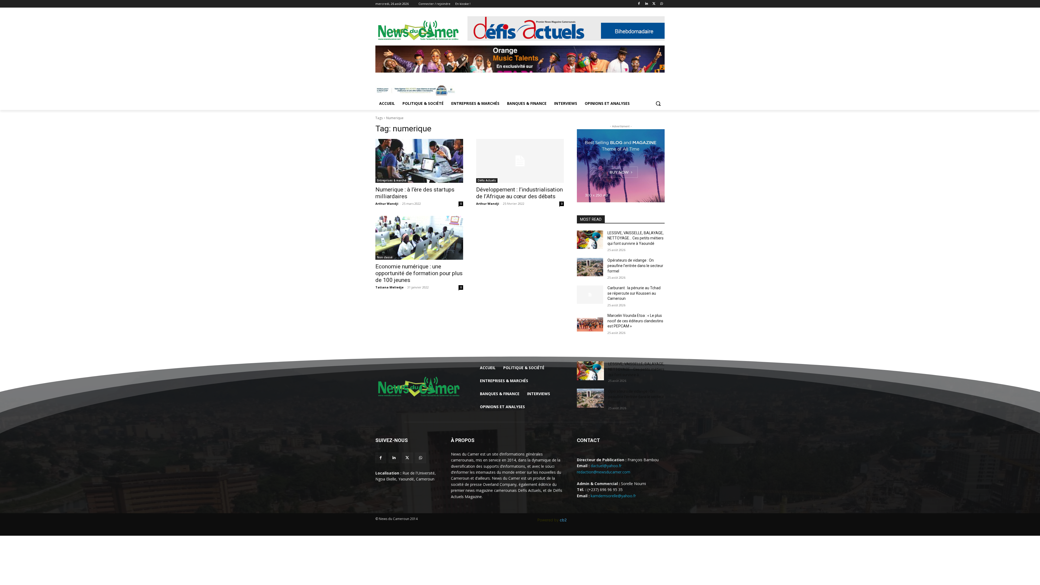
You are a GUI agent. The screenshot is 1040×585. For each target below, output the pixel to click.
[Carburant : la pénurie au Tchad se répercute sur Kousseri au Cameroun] (590, 294)
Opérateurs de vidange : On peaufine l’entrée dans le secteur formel (635, 265)
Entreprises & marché (391, 180)
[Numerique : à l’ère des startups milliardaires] (419, 161)
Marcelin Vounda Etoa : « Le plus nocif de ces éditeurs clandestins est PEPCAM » (635, 320)
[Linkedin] (647, 4)
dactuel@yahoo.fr (606, 465)
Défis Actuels (487, 180)
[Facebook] (639, 4)
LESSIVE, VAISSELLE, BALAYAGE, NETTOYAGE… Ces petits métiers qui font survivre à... (636, 369)
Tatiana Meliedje (389, 287)
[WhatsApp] (661, 4)
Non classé (384, 257)
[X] (654, 4)
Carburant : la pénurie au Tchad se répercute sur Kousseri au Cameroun (634, 293)
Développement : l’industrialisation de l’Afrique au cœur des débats (519, 193)
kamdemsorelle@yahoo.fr (613, 495)
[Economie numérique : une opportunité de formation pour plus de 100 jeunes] (419, 238)
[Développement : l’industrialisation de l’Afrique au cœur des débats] (520, 161)
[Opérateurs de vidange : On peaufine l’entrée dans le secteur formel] (590, 267)
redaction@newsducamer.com (603, 471)
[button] (658, 103)
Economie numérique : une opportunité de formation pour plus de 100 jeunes (419, 273)
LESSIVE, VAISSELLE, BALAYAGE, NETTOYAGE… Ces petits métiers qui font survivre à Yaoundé (635, 238)
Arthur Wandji (386, 204)
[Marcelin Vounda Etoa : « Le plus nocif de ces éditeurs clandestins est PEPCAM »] (590, 322)
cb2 (563, 520)
